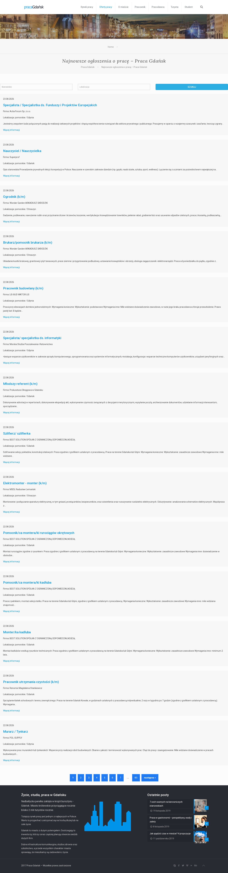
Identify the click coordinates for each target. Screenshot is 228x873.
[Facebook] (178, 865)
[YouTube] (191, 865)
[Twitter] (183, 865)
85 (136, 777)
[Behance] (195, 865)
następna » (150, 777)
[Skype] (174, 865)
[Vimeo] (187, 865)
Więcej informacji (11, 130)
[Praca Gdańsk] (34, 7)
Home (111, 47)
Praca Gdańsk (87, 67)
